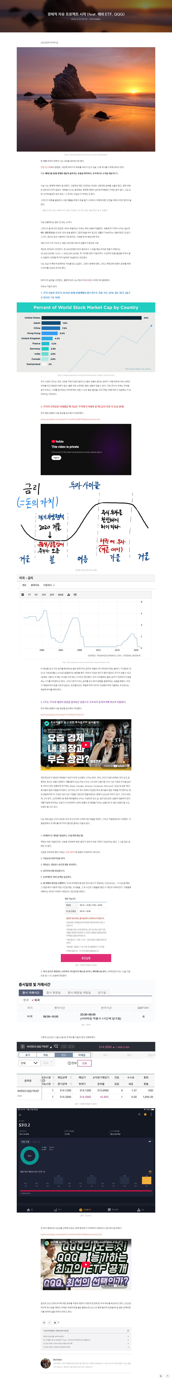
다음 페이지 (70, 852)
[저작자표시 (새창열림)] (58, 1322)
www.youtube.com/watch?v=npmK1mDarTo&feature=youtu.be (71, 1234)
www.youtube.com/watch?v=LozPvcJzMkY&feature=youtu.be (70, 419)
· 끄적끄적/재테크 (94, 19)
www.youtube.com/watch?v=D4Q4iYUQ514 (62, 714)
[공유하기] (44, 1322)
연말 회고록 (46, 167)
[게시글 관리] (49, 1322)
